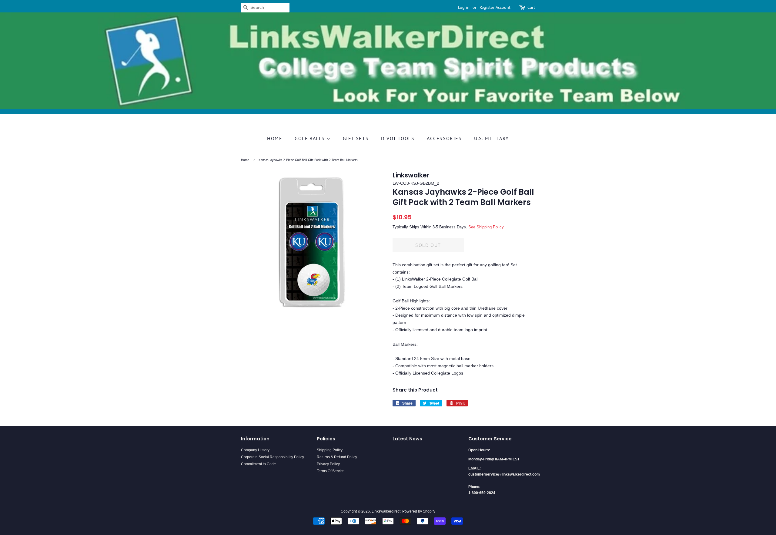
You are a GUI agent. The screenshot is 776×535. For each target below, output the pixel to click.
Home (274, 138)
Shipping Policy (330, 450)
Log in (464, 7)
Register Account (495, 7)
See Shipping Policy (486, 227)
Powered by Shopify (418, 511)
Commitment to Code (258, 464)
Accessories (444, 138)
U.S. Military (491, 138)
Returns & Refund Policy (337, 457)
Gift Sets (356, 138)
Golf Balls (311, 138)
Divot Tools (398, 138)
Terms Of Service (331, 471)
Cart (531, 7)
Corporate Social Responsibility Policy (272, 457)
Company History (255, 450)
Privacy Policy (328, 464)
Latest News (407, 439)
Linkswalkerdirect (386, 511)
